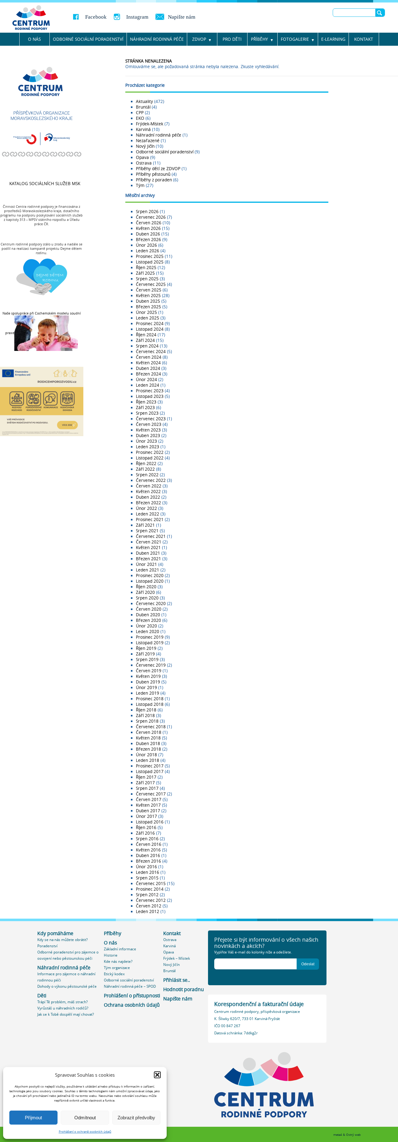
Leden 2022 (147, 514)
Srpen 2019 (147, 659)
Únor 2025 (146, 312)
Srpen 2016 (147, 838)
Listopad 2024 (150, 329)
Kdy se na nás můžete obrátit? (62, 939)
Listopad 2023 (150, 396)
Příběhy (259, 39)
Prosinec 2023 (150, 391)
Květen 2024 (148, 363)
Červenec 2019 (151, 665)
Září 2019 (145, 654)
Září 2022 (145, 469)
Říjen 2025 (146, 267)
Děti (41, 995)
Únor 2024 (146, 379)
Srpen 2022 (147, 475)
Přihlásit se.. (176, 980)
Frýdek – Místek (176, 958)
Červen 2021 (148, 542)
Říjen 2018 (146, 710)
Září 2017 (145, 782)
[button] (157, 1075)
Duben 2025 (148, 301)
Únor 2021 (146, 564)
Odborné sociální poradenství (88, 39)
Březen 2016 (148, 861)
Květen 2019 (148, 676)
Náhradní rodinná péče (158, 135)
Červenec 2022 (151, 480)
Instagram (137, 17)
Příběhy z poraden (154, 180)
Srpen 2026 (147, 211)
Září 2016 (145, 833)
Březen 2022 (148, 503)
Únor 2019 (146, 687)
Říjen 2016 (146, 827)
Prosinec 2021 (150, 519)
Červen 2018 (148, 732)
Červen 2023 (148, 424)
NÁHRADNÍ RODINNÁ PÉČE (157, 39)
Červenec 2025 (151, 284)
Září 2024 (145, 340)
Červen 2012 (148, 906)
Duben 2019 (148, 682)
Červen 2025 (148, 290)
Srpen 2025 (147, 279)
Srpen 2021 (147, 531)
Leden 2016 (147, 872)
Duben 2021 (148, 553)
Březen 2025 (148, 307)
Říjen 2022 (146, 463)
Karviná (143, 129)
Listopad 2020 (150, 581)
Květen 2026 (148, 228)
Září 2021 (145, 525)
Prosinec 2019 (150, 637)
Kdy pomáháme (55, 933)
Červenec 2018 (151, 726)
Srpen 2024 (147, 346)
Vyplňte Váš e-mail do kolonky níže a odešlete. (253, 952)
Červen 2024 (148, 357)
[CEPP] (31, 17)
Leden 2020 (147, 631)
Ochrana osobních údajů (132, 1005)
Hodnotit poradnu (183, 989)
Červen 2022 (148, 486)
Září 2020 (145, 592)
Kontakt (363, 39)
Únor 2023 (146, 441)
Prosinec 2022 (150, 452)
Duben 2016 (148, 855)
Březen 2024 (148, 374)
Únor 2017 (146, 816)
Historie (111, 955)
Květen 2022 (148, 491)
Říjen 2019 (146, 648)
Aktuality (144, 101)
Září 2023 (145, 407)
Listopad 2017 (150, 771)
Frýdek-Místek (149, 124)
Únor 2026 (146, 245)
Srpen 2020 (147, 598)
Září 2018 (145, 715)
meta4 (337, 1135)
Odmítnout (85, 1117)
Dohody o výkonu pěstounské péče (67, 986)
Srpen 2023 (147, 413)
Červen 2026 (148, 223)
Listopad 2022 (150, 458)
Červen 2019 (148, 671)
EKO (140, 118)
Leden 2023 (147, 447)
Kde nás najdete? (118, 961)
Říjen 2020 (146, 587)
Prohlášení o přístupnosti (132, 995)
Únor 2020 (146, 626)
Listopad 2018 (150, 704)
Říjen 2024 (146, 335)
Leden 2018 (147, 760)
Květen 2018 (148, 738)
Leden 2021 (147, 570)
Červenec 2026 (151, 217)
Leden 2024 (147, 385)
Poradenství (47, 946)
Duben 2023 (148, 435)
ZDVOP (199, 39)
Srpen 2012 (147, 894)
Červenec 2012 (151, 900)
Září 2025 (145, 273)
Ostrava (144, 163)
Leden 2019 (147, 693)
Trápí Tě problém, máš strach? (62, 1002)
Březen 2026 (148, 239)
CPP (140, 112)
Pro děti (232, 39)
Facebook (96, 17)
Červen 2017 (148, 799)
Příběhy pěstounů (153, 174)
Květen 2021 (148, 547)
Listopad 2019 (150, 643)
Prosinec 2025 (150, 256)
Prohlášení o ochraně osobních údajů (85, 1132)
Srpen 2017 (147, 788)
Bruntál (143, 107)
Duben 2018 (148, 743)
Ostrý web (353, 1135)
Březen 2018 (148, 749)
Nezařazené (148, 140)
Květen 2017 (148, 805)
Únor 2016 (146, 866)
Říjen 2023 (146, 402)
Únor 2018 (146, 754)
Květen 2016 (148, 850)
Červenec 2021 (151, 536)
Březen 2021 (148, 559)
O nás (34, 39)
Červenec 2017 (151, 794)
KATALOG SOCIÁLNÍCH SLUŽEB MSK (44, 183)
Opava (142, 157)
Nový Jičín (145, 146)
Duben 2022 (148, 497)
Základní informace (120, 949)
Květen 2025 (148, 295)
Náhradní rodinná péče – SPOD (130, 986)
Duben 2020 (148, 615)
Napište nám (181, 17)
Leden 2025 (147, 318)
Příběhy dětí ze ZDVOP (158, 168)
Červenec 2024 (151, 351)
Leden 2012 (147, 911)
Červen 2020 (148, 609)
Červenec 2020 (151, 603)
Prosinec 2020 (150, 575)
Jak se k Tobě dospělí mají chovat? (65, 1014)
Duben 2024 (148, 368)
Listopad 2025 (150, 262)
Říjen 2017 (146, 777)
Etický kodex (114, 974)
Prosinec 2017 (150, 766)
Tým (140, 185)
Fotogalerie (295, 39)
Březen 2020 (148, 620)
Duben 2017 (148, 810)
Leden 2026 (147, 251)
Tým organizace (117, 967)
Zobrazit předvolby (136, 1117)
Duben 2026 (148, 234)
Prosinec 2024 (150, 323)
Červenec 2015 (151, 883)
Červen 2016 (148, 844)
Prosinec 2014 (150, 889)
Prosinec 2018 (150, 699)
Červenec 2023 (151, 419)
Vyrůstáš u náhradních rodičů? (62, 1008)
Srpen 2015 (147, 878)
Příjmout (33, 1117)
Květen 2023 (148, 430)
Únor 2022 (146, 508)
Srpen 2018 (147, 721)
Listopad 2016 (150, 822)
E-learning (333, 39)
